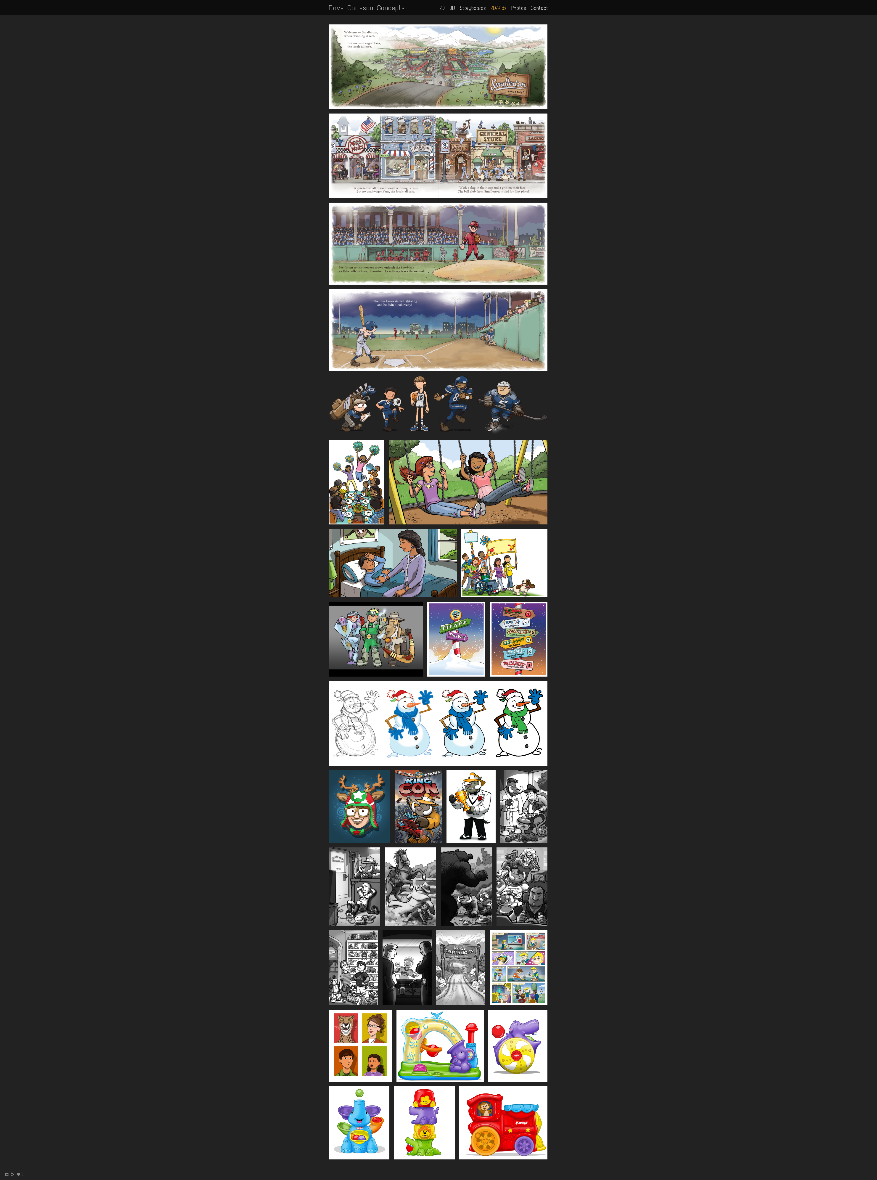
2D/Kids (499, 8)
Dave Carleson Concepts (367, 7)
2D (442, 8)
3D (452, 8)
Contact (539, 8)
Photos (518, 8)
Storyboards (473, 8)
